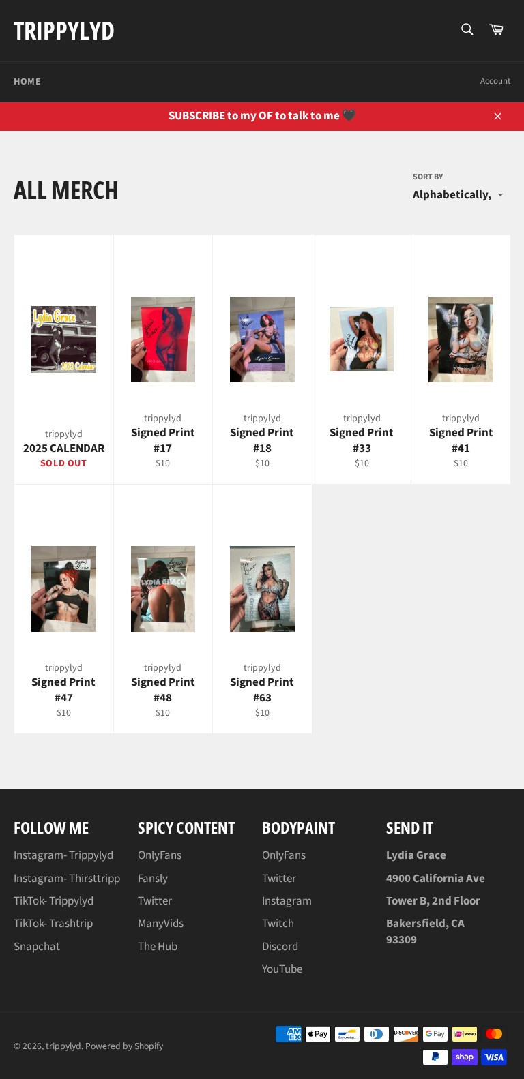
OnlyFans (159, 855)
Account (495, 81)
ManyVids (161, 923)
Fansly (153, 878)
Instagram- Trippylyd (63, 855)
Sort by (428, 177)
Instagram (287, 901)
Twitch (278, 923)
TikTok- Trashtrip (53, 923)
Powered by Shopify (124, 1045)
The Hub (157, 947)
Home (27, 82)
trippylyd (64, 30)
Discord (280, 947)
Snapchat (37, 947)
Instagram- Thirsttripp (67, 878)
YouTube (282, 969)
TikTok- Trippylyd (53, 901)
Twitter (155, 901)
